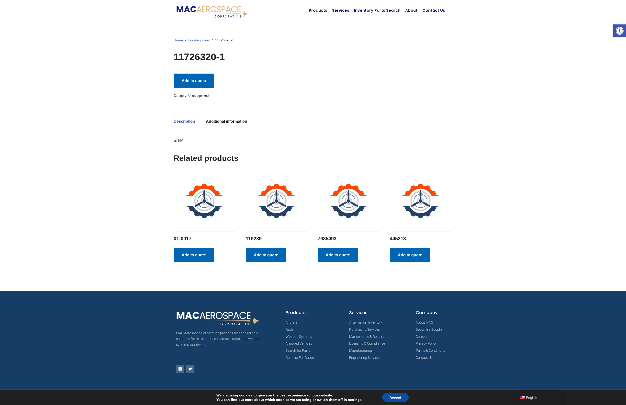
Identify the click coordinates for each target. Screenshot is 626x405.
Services (340, 10)
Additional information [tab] (226, 121)
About (411, 10)
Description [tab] (184, 121)
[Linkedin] (180, 369)
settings (355, 400)
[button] (619, 30)
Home (178, 40)
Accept (395, 397)
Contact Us (433, 10)
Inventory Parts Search (377, 10)
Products (318, 10)
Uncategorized (199, 40)
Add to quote (194, 81)
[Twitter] (190, 369)
